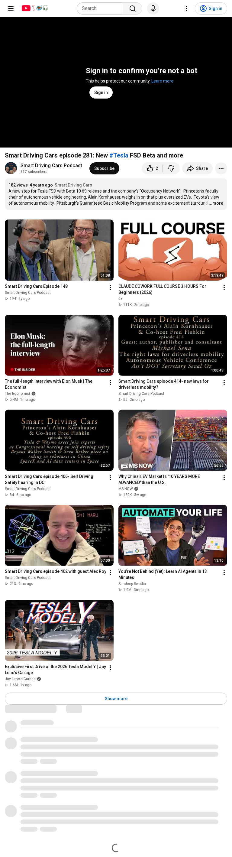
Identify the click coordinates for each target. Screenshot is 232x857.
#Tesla (118, 155)
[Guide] (10, 8)
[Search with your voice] (153, 8)
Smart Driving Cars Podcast (51, 165)
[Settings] (186, 8)
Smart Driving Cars (73, 185)
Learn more (162, 81)
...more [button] (216, 203)
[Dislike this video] (171, 168)
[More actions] (221, 168)
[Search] (132, 8)
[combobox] (102, 8)
